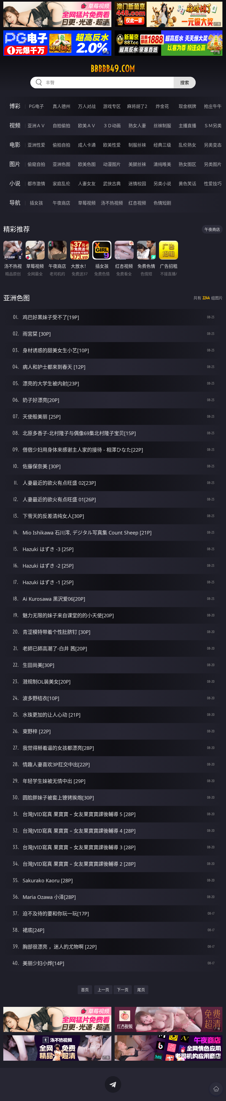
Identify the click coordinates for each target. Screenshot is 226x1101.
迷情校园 (137, 184)
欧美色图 (87, 164)
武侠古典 (112, 184)
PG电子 (36, 106)
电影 (14, 145)
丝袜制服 (162, 126)
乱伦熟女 (187, 145)
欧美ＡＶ (87, 126)
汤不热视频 (112, 203)
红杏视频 (137, 203)
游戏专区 (112, 106)
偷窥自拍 (36, 164)
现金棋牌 (187, 106)
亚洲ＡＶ (36, 126)
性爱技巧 (213, 184)
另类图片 (213, 164)
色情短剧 (162, 203)
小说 (14, 183)
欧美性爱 (112, 145)
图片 (14, 164)
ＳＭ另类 (213, 126)
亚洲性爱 (36, 145)
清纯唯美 (162, 164)
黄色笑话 (187, 184)
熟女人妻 (137, 126)
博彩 (14, 106)
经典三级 (162, 145)
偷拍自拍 (61, 145)
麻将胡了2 (137, 106)
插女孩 (36, 203)
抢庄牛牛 (213, 106)
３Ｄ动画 (112, 126)
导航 (14, 203)
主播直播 (187, 126)
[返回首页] (216, 1088)
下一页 (122, 989)
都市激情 (36, 184)
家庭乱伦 (61, 184)
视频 (14, 125)
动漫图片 (112, 164)
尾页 (141, 989)
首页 (85, 989)
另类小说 (162, 184)
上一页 (103, 989)
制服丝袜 (137, 145)
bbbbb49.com (113, 68)
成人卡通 (87, 145)
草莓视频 (87, 203)
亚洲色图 (61, 164)
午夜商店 (61, 203)
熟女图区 (187, 164)
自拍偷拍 (61, 126)
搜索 (184, 83)
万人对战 (87, 106)
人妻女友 (87, 184)
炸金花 (162, 106)
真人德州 (61, 106)
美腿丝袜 (137, 164)
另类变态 (213, 145)
